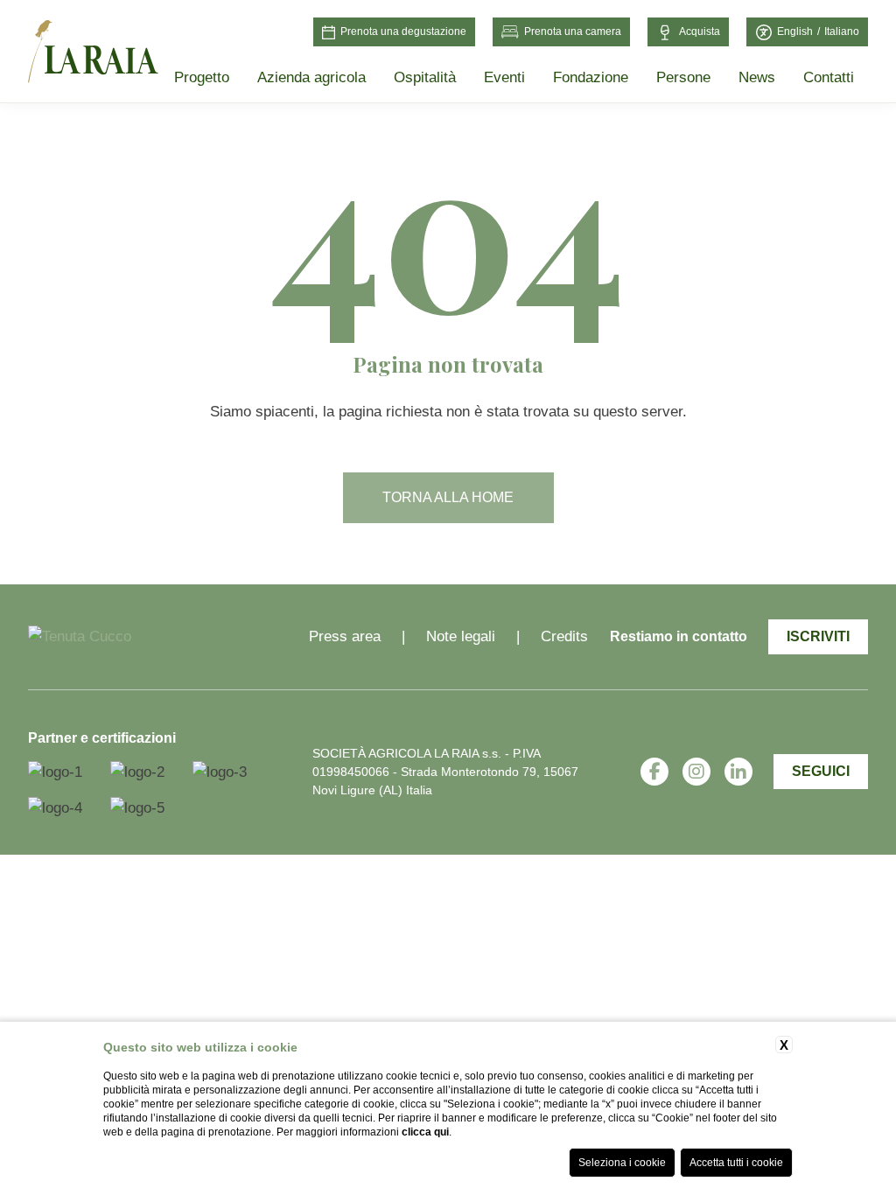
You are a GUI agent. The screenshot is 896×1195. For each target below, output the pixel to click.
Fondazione (590, 77)
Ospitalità (425, 77)
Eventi (504, 77)
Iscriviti (818, 636)
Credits (564, 636)
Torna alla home (448, 497)
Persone (683, 77)
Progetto (201, 77)
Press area (345, 636)
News (756, 77)
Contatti (828, 77)
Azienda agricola (311, 77)
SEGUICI (821, 771)
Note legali (460, 636)
